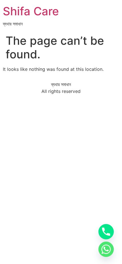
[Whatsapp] (106, 249)
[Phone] (106, 231)
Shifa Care (31, 11)
